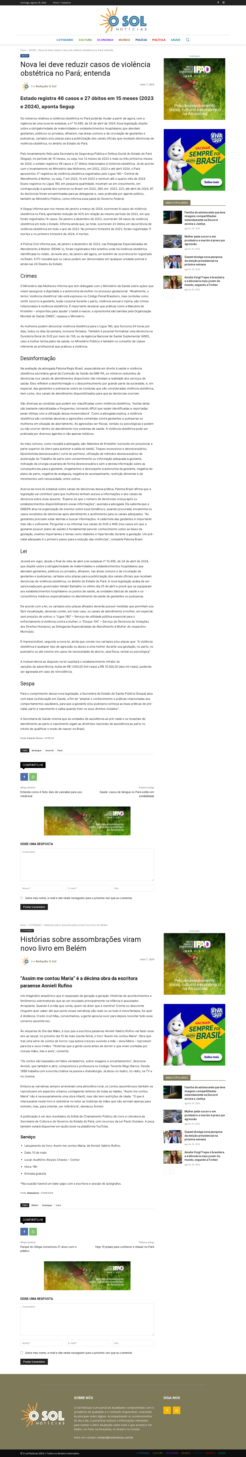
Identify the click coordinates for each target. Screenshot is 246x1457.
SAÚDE (32, 50)
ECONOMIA (172, 1453)
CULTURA (158, 1453)
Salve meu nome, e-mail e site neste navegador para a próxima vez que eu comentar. (79, 898)
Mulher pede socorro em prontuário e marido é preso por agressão (204, 240)
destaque (37, 750)
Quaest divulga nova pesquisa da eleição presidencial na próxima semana (203, 260)
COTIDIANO (143, 1453)
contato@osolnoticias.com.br (115, 1437)
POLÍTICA (210, 1453)
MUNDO (185, 1453)
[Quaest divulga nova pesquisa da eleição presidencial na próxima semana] (172, 261)
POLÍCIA (198, 1453)
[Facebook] (218, 3)
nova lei (49, 750)
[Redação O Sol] (25, 86)
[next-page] (172, 296)
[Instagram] (223, 3)
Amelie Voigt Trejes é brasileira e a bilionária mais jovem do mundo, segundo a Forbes (204, 281)
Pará (59, 750)
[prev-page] (165, 296)
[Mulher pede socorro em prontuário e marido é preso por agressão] (172, 241)
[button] (187, 39)
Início (23, 50)
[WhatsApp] (33, 777)
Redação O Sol (46, 86)
